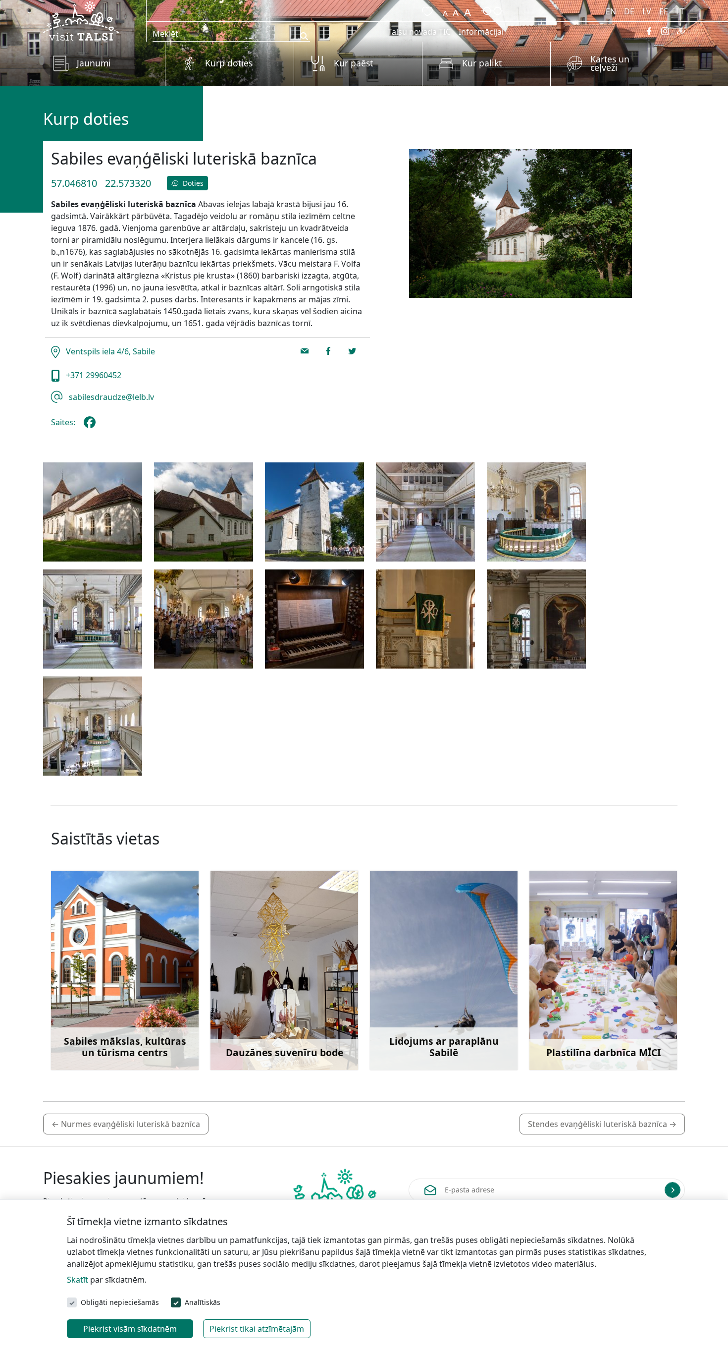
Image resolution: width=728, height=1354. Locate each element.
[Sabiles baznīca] (92, 512)
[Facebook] (649, 31)
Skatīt (77, 1279)
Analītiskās (202, 1302)
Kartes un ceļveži (609, 63)
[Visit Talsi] (81, 19)
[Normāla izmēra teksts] (456, 9)
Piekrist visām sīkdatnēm (130, 1328)
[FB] (92, 426)
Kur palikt (482, 63)
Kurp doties (229, 63)
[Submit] (672, 1190)
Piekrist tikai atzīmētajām (256, 1328)
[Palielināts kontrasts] (492, 9)
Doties (192, 183)
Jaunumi (94, 63)
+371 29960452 (92, 375)
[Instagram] (665, 31)
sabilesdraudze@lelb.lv (110, 397)
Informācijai (481, 31)
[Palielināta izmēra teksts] (467, 9)
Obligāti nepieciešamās (120, 1302)
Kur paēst (353, 63)
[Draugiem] (681, 31)
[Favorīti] (425, 9)
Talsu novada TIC (419, 31)
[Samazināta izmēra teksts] (445, 9)
